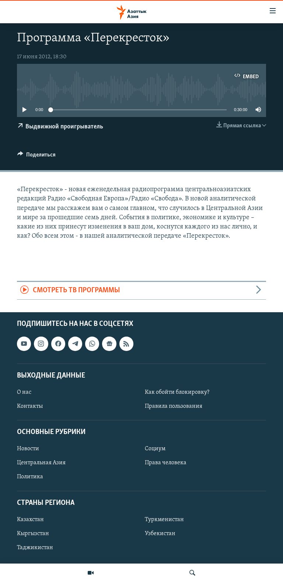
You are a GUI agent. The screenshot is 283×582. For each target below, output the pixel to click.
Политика (30, 477)
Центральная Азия (41, 463)
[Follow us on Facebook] (58, 344)
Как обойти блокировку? (177, 392)
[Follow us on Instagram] (41, 344)
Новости (28, 449)
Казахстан (30, 520)
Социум (155, 449)
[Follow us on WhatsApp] (92, 344)
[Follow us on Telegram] (75, 344)
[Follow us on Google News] (109, 344)
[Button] (36, 156)
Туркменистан (164, 520)
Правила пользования (173, 406)
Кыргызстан (33, 534)
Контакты (30, 406)
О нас (24, 392)
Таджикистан (35, 548)
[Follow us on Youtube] (24, 344)
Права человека (165, 463)
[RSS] (126, 344)
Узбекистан (160, 534)
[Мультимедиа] (91, 573)
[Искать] (192, 573)
